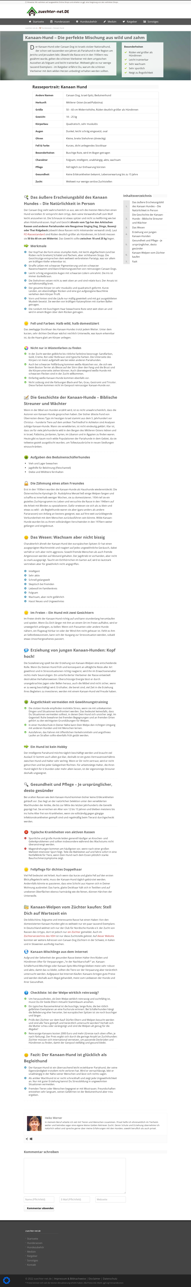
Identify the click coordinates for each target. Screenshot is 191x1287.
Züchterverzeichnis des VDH (40, 936)
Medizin (31, 1251)
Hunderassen (34, 1243)
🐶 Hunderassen (45, 28)
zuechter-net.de (31, 28)
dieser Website (105, 936)
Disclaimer (94, 1278)
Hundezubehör (35, 1247)
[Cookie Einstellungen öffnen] (6, 1283)
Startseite (32, 1238)
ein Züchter (74, 932)
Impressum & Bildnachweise (70, 1278)
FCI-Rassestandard (34, 234)
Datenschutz (110, 1278)
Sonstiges (32, 1260)
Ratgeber (32, 1256)
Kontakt (31, 1264)
